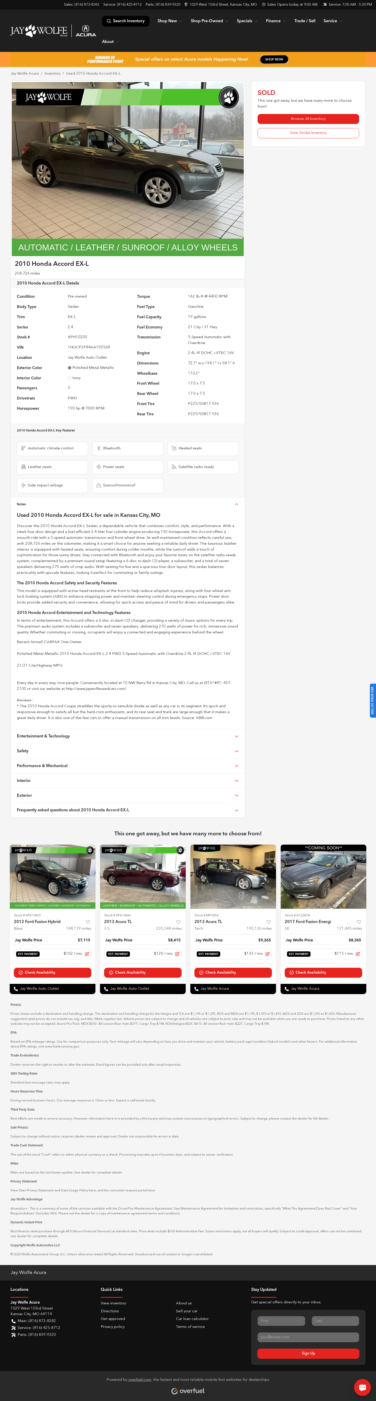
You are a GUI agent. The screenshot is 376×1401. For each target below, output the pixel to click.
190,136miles (259, 929)
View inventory (113, 1303)
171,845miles (349, 929)
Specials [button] (244, 21)
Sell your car (186, 1311)
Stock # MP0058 (206, 915)
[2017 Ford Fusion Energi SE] (323, 877)
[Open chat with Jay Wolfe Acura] (362, 1387)
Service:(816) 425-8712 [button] (39, 1328)
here (92, 1190)
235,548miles (169, 929)
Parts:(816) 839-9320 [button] (37, 1335)
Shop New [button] (167, 21)
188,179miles (78, 929)
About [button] (108, 42)
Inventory (52, 74)
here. (152, 1190)
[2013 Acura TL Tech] (233, 877)
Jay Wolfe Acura (24, 74)
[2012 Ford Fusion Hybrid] (52, 877)
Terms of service (190, 1327)
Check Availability (40, 972)
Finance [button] (273, 21)
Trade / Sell (304, 21)
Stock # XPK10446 (117, 915)
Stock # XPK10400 (27, 915)
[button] (221, 4)
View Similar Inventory (308, 133)
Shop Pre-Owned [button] (207, 21)
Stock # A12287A (297, 915)
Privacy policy (113, 1327)
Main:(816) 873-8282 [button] (37, 1321)
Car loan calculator (192, 1319)
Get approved (113, 1319)
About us (184, 1303)
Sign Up (308, 1353)
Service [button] (330, 21)
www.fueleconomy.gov (62, 1046)
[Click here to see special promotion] (188, 59)
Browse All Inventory (308, 119)
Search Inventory (129, 21)
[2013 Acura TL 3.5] (143, 877)
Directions (110, 1311)
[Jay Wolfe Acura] (53, 30)
